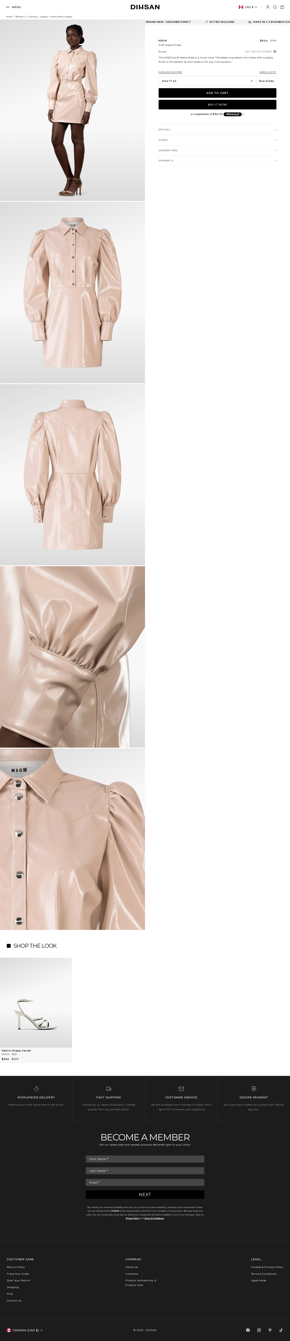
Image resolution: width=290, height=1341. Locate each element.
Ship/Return (168, 150)
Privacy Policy (132, 1218)
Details (164, 129)
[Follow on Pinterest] (270, 1330)
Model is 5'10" (268, 72)
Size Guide (266, 80)
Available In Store (170, 72)
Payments (166, 160)
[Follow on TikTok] (281, 1330)
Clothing (32, 16)
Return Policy (16, 1267)
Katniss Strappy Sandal (16, 1050)
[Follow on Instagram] (259, 1330)
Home (9, 16)
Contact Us (14, 1300)
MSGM (163, 40)
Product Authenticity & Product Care (140, 1283)
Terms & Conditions (154, 1218)
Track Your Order (18, 1273)
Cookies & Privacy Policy (267, 1267)
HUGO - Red (9, 1054)
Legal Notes (258, 1280)
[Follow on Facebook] (248, 1330)
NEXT (145, 1194)
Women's (20, 16)
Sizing (163, 140)
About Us (131, 1267)
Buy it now (217, 104)
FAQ (10, 1293)
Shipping (13, 1287)
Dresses (44, 16)
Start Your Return (18, 1280)
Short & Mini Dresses (61, 16)
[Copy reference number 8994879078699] (274, 51)
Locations (131, 1273)
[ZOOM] (135, 191)
